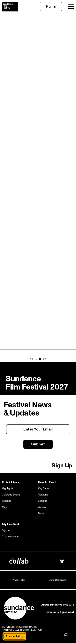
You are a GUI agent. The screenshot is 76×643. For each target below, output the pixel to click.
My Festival (10, 524)
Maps (41, 513)
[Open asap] (66, 635)
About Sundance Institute (57, 605)
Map (4, 507)
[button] (14, 636)
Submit (38, 444)
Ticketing (43, 494)
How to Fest (47, 482)
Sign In (50, 6)
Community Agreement (59, 612)
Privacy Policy (18, 580)
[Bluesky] (62, 561)
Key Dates (43, 488)
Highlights (7, 488)
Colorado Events (11, 494)
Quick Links (10, 482)
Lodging (6, 501)
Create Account (10, 536)
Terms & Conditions (57, 580)
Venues (42, 507)
